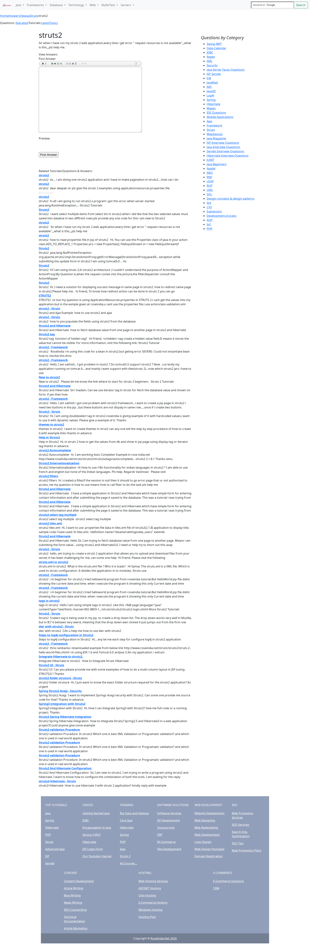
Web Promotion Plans (246, 850)
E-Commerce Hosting (152, 903)
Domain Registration (208, 856)
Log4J (210, 95)
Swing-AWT (214, 44)
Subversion (214, 211)
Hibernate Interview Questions (227, 156)
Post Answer (47, 59)
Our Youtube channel (97, 856)
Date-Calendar (216, 48)
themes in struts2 (51, 424)
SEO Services (240, 825)
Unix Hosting (147, 895)
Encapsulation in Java (97, 828)
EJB (209, 78)
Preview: (44, 138)
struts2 (44, 175)
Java (48, 813)
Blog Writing (72, 895)
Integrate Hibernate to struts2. (61, 657)
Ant (209, 203)
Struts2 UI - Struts (51, 665)
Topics (53, 23)
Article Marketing (75, 928)
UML (210, 190)
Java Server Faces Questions (226, 70)
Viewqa (25, 16)
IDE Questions (216, 113)
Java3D (211, 91)
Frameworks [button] (36, 5)
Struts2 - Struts (49, 412)
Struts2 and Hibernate (55, 326)
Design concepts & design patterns (230, 199)
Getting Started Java (96, 813)
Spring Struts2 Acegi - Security (60, 691)
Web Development (207, 835)
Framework (214, 125)
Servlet (50, 863)
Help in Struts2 (49, 437)
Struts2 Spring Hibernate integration (65, 717)
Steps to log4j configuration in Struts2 (66, 635)
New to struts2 (49, 377)
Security (212, 65)
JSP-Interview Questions (223, 143)
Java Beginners (217, 164)
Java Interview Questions (223, 147)
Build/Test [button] (109, 5)
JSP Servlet (214, 74)
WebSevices (215, 134)
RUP (209, 186)
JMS (209, 87)
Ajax (209, 121)
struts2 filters (48, 476)
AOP (210, 220)
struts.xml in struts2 (53, 562)
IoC (209, 224)
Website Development (209, 813)
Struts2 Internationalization (59, 463)
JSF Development (168, 820)
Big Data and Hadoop (134, 813)
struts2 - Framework (53, 347)
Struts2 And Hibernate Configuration (65, 768)
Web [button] (93, 5)
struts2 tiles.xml (50, 523)
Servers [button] (126, 5)
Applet (211, 168)
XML (209, 61)
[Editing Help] (135, 64)
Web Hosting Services (153, 881)
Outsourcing (165, 828)
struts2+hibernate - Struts (57, 781)
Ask (17, 23)
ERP (159, 835)
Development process (221, 216)
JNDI (210, 173)
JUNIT (210, 160)
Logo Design (203, 842)
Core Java (126, 820)
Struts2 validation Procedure (59, 730)
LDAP (210, 181)
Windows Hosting (150, 910)
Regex (211, 57)
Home (4, 16)
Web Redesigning (206, 828)
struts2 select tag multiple (57, 515)
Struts (34, 16)
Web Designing (204, 820)
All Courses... (128, 863)
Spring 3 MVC (92, 835)
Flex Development (169, 849)
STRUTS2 (45, 296)
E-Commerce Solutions (228, 881)
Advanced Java (55, 849)
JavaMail (212, 83)
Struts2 (44, 210)
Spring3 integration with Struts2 (62, 704)
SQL (209, 194)
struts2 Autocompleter (55, 450)
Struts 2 (125, 856)
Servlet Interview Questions (225, 151)
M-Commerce (166, 842)
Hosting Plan (147, 917)
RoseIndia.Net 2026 (164, 938)
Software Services (169, 813)
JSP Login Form (93, 849)
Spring (211, 100)
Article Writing (73, 888)
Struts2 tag (47, 334)
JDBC (210, 52)
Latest (24, 23)
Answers (14, 16)
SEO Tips (238, 843)
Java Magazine (216, 138)
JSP (47, 856)
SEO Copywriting (75, 910)
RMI (209, 177)
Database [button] (56, 5)
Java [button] (19, 5)
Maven (211, 108)
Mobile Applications (220, 117)
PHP (209, 229)
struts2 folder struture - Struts (60, 678)
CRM (216, 888)
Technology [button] (76, 5)
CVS (209, 207)
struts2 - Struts (49, 308)
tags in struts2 (49, 601)
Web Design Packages (209, 849)
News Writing (73, 903)
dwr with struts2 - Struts (56, 626)
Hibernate (213, 104)
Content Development (79, 881)
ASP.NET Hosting (149, 888)
